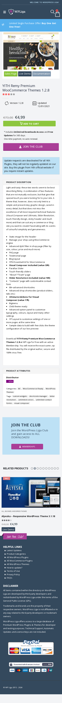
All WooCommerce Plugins (20, 560)
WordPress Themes (19, 511)
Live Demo (25, 73)
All (19, 388)
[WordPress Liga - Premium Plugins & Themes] (17, 12)
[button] (32, 468)
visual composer (21, 403)
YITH (11, 381)
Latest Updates (14, 550)
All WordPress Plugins (17, 557)
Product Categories (16, 554)
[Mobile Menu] (5, 12)
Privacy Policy (13, 574)
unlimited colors (25, 399)
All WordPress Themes (18, 564)
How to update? (14, 567)
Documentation (41, 73)
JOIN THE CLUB (32, 146)
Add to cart (31, 123)
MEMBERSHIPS (28, 446)
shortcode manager (38, 396)
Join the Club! (15, 536)
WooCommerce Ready (33, 388)
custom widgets (20, 396)
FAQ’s (9, 578)
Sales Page (11, 73)
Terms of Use (13, 571)
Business (8, 511)
